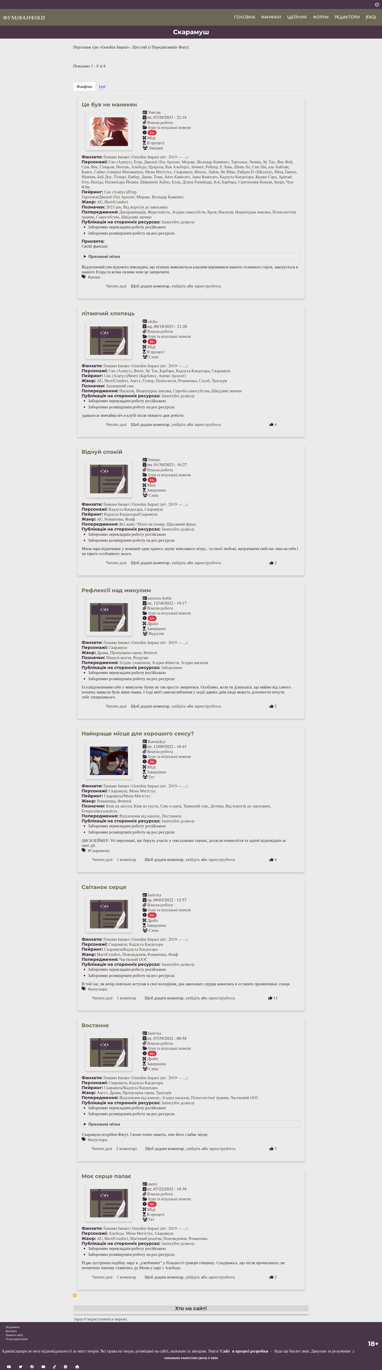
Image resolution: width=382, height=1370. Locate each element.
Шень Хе (242, 166)
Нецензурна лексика (252, 212)
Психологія (166, 380)
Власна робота (160, 122)
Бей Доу (104, 176)
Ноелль (122, 166)
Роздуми (140, 657)
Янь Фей (284, 162)
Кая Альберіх (177, 166)
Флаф (130, 519)
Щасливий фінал (181, 524)
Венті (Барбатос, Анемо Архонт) (157, 375)
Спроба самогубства (191, 390)
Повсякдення (134, 954)
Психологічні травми (209, 1097)
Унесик (154, 112)
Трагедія (219, 380)
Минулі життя (118, 657)
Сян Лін (259, 166)
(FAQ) (371, 17)
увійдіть (179, 286)
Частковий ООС (133, 959)
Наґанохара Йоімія (121, 182)
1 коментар (126, 859)
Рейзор (212, 166)
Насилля (225, 212)
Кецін (279, 182)
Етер (138, 162)
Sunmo (154, 459)
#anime (94, 277)
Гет (151, 777)
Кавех (87, 171)
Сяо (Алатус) (120, 162)
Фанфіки (271, 17)
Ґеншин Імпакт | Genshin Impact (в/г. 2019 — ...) (145, 157)
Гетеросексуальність (100, 811)
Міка (278, 171)
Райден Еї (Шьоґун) (254, 171)
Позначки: (93, 206)
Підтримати (13, 1327)
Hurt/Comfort (116, 201)
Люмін (255, 162)
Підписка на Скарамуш (74, 1295)
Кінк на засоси (119, 806)
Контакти (11, 1331)
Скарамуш (183, 171)
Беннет (197, 166)
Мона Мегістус (158, 171)
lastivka (154, 895)
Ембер (133, 176)
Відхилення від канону (139, 816)
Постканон (171, 816)
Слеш (153, 356)
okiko (153, 321)
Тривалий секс (195, 806)
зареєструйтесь (207, 286)
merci (152, 1184)
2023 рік (113, 207)
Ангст (135, 380)
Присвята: (93, 241)
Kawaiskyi (157, 741)
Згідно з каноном (134, 662)
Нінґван (88, 176)
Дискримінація (132, 212)
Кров (211, 212)
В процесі (155, 142)
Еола (176, 182)
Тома (158, 176)
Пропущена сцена (125, 652)
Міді (151, 137)
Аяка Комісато (205, 176)
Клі (217, 182)
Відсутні (156, 633)
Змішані (156, 148)
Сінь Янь (90, 166)
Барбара (229, 182)
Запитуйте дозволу (178, 222)
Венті (138, 370)
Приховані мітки (104, 256)
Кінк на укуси (146, 806)
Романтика (187, 380)
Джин (146, 176)
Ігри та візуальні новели (169, 127)
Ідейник (297, 17)
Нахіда (97, 182)
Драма (102, 652)
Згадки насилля (194, 662)
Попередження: (100, 211)
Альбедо (138, 166)
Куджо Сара (266, 176)
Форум (321, 17)
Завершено (156, 490)
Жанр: (89, 201)
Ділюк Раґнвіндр (197, 182)
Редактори (347, 17)
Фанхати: (92, 156)
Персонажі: (95, 161)
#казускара (97, 989)
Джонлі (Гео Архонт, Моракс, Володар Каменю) (186, 162)
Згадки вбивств (165, 662)
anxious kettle (160, 598)
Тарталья (239, 162)
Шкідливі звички (136, 217)
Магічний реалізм (145, 1238)
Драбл (152, 623)
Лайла (213, 171)
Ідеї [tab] (102, 86)
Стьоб (204, 380)
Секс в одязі (170, 806)
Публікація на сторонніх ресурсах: (121, 221)
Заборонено (171, 667)
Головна (244, 17)
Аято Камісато (177, 176)
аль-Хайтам (278, 166)
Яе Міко (228, 171)
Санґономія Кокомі (255, 182)
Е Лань (226, 166)
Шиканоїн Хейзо (155, 182)
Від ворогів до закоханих (145, 207)
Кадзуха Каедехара (236, 176)
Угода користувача (17, 1339)
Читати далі (116, 286)
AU (99, 201)
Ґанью (290, 171)
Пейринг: (92, 191)
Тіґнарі (120, 176)
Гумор (148, 380)
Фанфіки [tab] (84, 86)
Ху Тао (269, 162)
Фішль (200, 171)
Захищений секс (120, 386)
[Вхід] (377, 4)
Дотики (216, 806)
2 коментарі (126, 1148)
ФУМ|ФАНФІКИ (24, 17)
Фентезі (150, 652)
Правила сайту (14, 1335)
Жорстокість (159, 212)
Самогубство (107, 217)
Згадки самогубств (188, 212)
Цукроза (155, 166)
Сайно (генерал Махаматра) (118, 171)
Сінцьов (107, 166)
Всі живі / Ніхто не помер (142, 524)
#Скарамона (98, 850)
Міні (151, 485)
